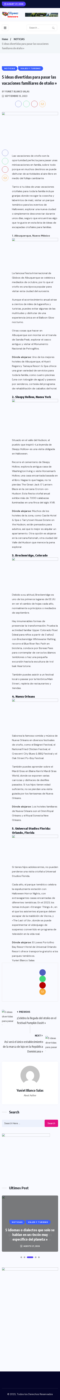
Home (5, 39)
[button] (21, 1257)
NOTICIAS (19, 39)
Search (51, 1123)
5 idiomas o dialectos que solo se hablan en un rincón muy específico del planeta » (30, 1234)
